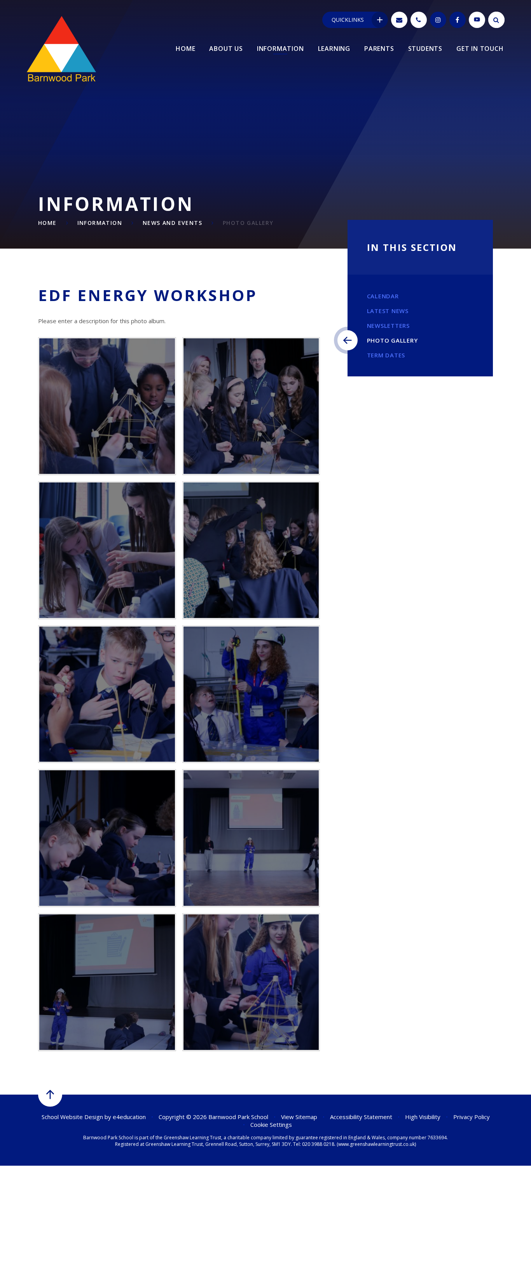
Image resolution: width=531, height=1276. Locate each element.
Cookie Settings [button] (271, 1124)
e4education (129, 1117)
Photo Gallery (248, 222)
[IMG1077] (107, 550)
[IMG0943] (251, 838)
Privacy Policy (471, 1117)
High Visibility (422, 1117)
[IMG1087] (107, 406)
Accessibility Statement (361, 1117)
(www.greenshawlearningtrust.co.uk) (375, 1144)
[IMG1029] (107, 694)
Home (47, 222)
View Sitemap (299, 1117)
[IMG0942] (107, 982)
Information (99, 222)
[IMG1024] (251, 694)
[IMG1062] (251, 550)
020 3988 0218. (318, 1144)
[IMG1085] (251, 406)
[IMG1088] (251, 982)
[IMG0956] (107, 838)
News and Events (172, 222)
